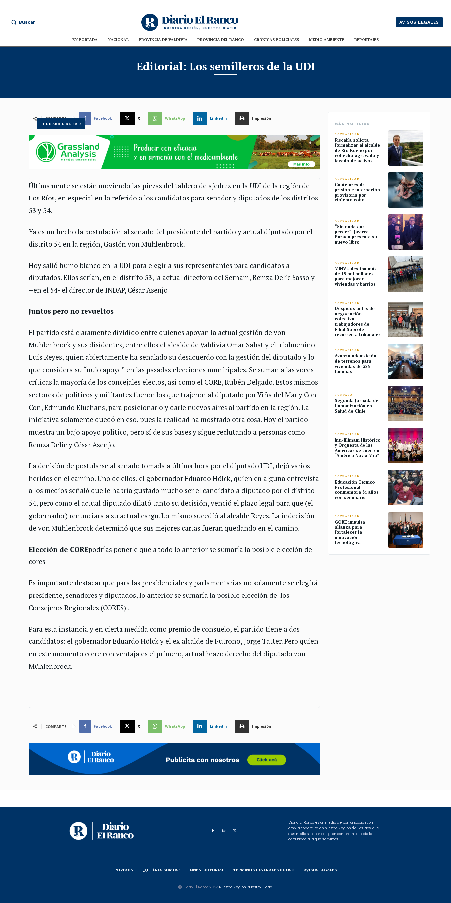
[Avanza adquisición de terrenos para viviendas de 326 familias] (405, 361)
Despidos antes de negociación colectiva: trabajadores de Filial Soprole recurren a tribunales (358, 321)
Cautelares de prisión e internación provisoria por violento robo (357, 192)
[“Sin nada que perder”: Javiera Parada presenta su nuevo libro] (405, 232)
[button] (21, 22)
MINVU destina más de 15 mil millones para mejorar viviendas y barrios (356, 276)
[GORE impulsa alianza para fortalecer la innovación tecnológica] (405, 530)
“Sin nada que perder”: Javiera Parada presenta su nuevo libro (356, 234)
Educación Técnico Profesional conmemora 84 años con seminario (357, 489)
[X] (235, 831)
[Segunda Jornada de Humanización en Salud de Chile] (405, 403)
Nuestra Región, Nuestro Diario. (246, 887)
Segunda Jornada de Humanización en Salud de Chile (356, 405)
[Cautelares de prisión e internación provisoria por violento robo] (405, 190)
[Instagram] (224, 831)
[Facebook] (213, 831)
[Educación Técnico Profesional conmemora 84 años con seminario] (405, 487)
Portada (344, 394)
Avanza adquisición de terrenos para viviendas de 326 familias (355, 363)
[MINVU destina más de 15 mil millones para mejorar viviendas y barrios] (405, 274)
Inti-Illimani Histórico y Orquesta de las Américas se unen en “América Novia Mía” (358, 447)
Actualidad (347, 134)
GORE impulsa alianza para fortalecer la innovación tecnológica (350, 532)
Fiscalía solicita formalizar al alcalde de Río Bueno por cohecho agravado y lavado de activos (357, 150)
